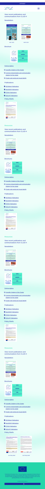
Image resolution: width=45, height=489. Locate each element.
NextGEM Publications (12, 89)
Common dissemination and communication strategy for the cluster (18, 74)
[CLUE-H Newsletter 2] (12, 31)
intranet (22, 3)
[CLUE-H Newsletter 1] (26, 31)
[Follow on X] (21, 484)
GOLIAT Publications (12, 95)
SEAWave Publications (12, 86)
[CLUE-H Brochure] (19, 55)
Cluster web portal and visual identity (16, 78)
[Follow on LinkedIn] (24, 484)
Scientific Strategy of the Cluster (15, 70)
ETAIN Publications (11, 92)
